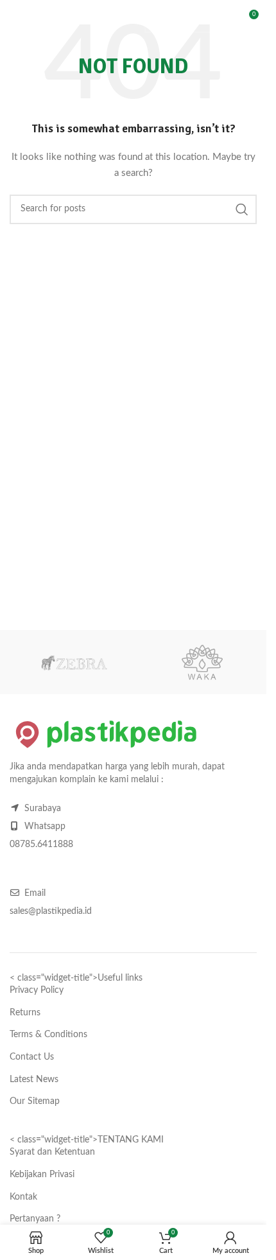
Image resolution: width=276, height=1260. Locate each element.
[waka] (202, 662)
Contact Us (32, 1057)
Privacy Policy (37, 990)
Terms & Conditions (48, 1034)
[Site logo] (83, 19)
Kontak (23, 1197)
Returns (25, 1012)
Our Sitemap (35, 1101)
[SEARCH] (213, 19)
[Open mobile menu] (16, 19)
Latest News (34, 1079)
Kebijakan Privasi (42, 1174)
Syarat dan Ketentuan (52, 1152)
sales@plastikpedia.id (51, 911)
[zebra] (74, 662)
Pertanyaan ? (35, 1218)
